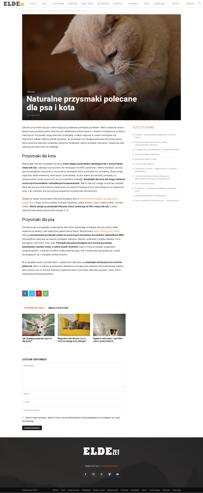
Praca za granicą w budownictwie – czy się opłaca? (157, 200)
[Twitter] (32, 293)
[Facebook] (25, 293)
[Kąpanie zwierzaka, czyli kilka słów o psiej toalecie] (109, 325)
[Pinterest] (39, 293)
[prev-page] (24, 347)
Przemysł (117, 3)
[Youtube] (118, 474)
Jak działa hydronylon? (145, 183)
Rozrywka (132, 3)
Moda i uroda (87, 3)
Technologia (159, 3)
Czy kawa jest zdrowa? (145, 164)
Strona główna (28, 10)
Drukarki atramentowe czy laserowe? (151, 196)
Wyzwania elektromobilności (147, 154)
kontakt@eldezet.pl (109, 465)
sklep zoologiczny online (107, 231)
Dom (44, 3)
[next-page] (29, 347)
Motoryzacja (103, 3)
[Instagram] (93, 474)
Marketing (72, 3)
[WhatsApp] (46, 293)
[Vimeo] (109, 474)
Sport (146, 3)
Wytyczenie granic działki (146, 159)
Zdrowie (175, 3)
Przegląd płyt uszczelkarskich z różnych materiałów (157, 149)
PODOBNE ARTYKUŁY (34, 308)
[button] (199, 3)
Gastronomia (58, 3)
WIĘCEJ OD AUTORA (58, 308)
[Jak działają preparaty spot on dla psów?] (38, 325)
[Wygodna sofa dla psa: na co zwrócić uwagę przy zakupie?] (74, 325)
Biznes (33, 3)
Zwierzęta (189, 3)
